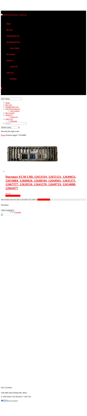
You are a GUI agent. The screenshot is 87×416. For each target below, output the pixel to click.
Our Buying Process (13, 42)
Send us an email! (43, 200)
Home (9, 24)
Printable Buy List (13, 36)
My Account (11, 54)
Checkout (13, 79)
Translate (17, 212)
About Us (10, 60)
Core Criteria (14, 48)
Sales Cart (10, 72)
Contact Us (14, 66)
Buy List (9, 30)
